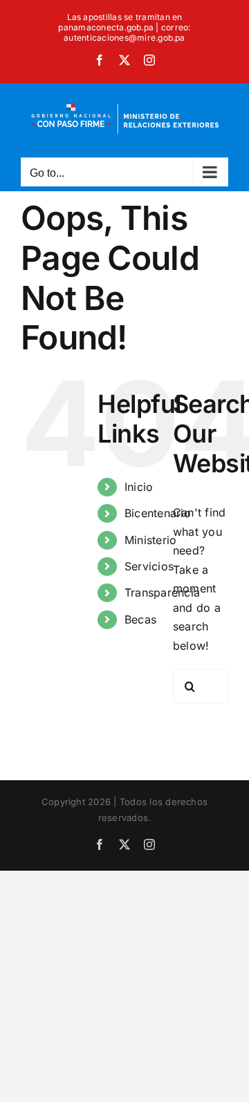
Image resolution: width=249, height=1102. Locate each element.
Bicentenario (157, 513)
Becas (140, 619)
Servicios (149, 566)
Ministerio (150, 540)
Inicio (138, 487)
